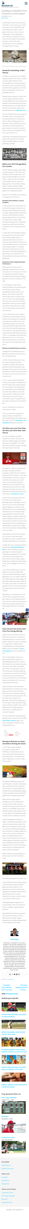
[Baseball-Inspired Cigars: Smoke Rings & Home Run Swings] (14, 1077)
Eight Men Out (21, 110)
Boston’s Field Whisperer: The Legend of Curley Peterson (14, 1015)
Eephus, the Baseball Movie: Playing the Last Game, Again (13, 1033)
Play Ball (11, 979)
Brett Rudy (5, 18)
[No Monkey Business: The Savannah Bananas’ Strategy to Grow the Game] (14, 1042)
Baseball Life (7, 5)
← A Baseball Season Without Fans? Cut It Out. (7, 987)
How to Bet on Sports (9, 720)
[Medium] (16, 974)
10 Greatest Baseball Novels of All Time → (21, 987)
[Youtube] (14, 974)
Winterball (5, 1116)
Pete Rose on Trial (17, 494)
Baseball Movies (6, 1165)
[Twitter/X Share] (27, 613)
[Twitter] (12, 974)
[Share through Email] (27, 616)
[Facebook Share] (27, 610)
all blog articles (12, 994)
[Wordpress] (19, 974)
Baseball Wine (5, 1180)
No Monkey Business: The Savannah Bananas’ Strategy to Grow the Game (14, 1051)
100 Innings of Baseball (9, 1098)
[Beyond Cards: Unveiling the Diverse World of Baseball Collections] (14, 1059)
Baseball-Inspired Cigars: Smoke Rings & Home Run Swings (14, 1086)
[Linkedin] (10, 974)
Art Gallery (4, 1177)
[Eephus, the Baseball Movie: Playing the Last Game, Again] (14, 1024)
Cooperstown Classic (8, 1137)
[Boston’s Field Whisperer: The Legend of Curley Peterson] (14, 1006)
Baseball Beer (5, 1184)
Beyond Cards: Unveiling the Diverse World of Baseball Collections (14, 1068)
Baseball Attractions (7, 1202)
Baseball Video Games (8, 1168)
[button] (26, 3)
